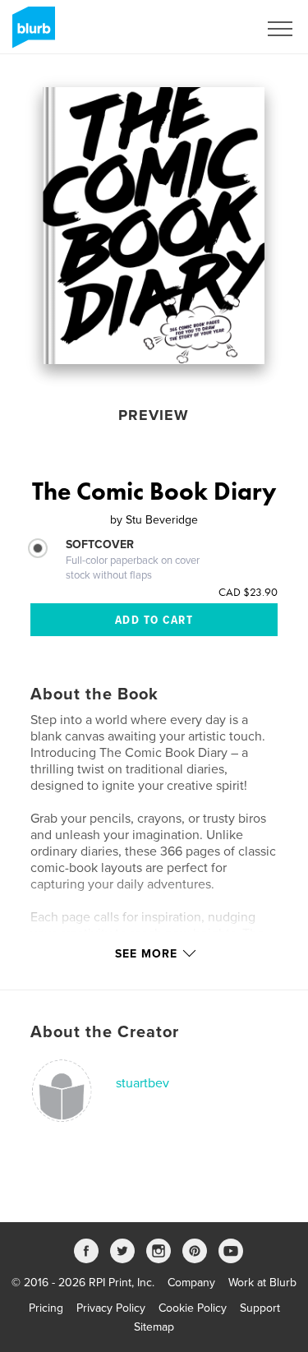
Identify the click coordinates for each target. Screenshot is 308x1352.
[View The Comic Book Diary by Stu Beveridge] (153, 225)
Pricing (46, 1308)
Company (191, 1283)
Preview (153, 415)
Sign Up (216, 28)
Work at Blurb (262, 1283)
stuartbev (142, 1083)
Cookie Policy (193, 1308)
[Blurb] (30, 33)
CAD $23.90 (248, 591)
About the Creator (104, 1032)
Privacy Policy (110, 1308)
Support (260, 1308)
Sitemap (154, 1327)
